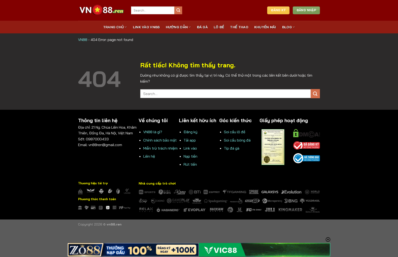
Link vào (190, 148)
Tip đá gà (231, 148)
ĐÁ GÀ (202, 27)
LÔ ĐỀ (219, 27)
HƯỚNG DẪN (177, 27)
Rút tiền (190, 164)
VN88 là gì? (152, 132)
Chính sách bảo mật (160, 140)
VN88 (82, 39)
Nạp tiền (190, 156)
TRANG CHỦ (113, 27)
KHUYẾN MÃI (265, 27)
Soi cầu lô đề (234, 132)
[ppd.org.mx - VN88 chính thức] (101, 10)
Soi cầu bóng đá (237, 140)
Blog (287, 27)
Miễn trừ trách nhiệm (160, 148)
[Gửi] (178, 10)
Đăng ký (190, 132)
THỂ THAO (239, 27)
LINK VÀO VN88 (146, 27)
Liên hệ (149, 156)
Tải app (190, 140)
